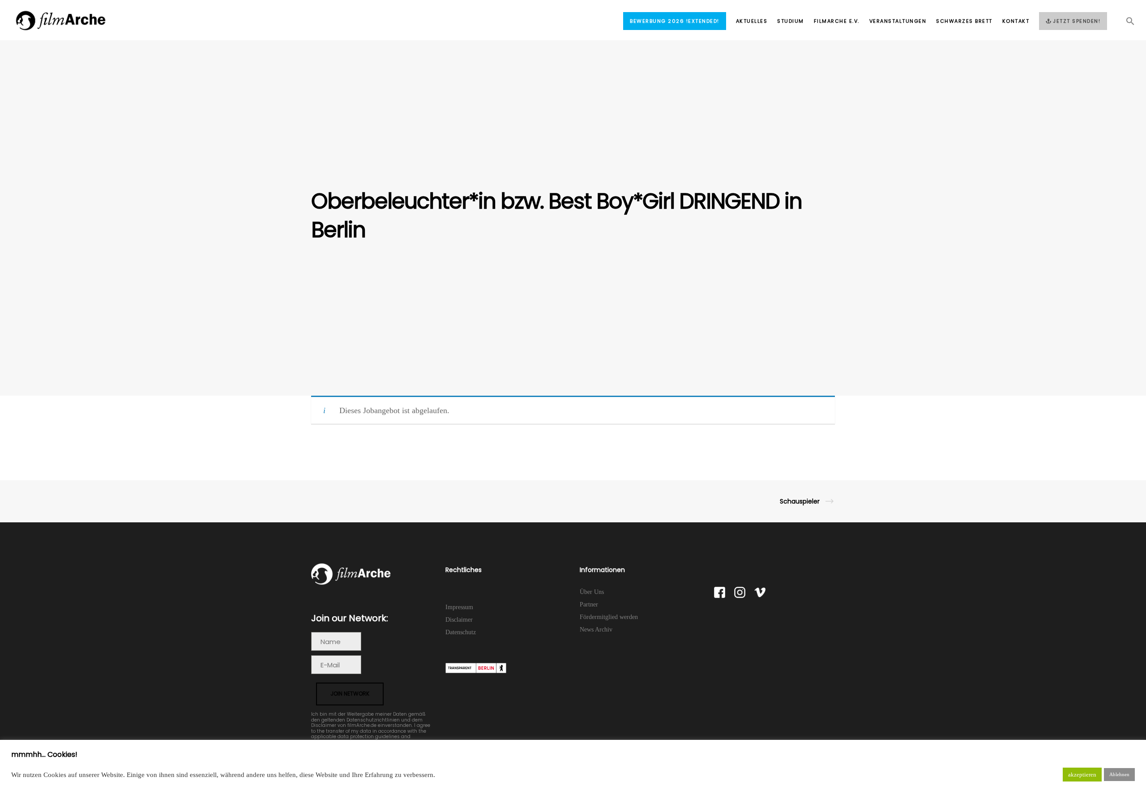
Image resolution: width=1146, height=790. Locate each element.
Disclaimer (459, 619)
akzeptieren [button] (1082, 774)
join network (349, 693)
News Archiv (596, 629)
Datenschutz (460, 632)
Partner (589, 604)
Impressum (459, 607)
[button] (1125, 24)
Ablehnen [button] (1119, 774)
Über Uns (592, 592)
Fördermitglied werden (609, 617)
